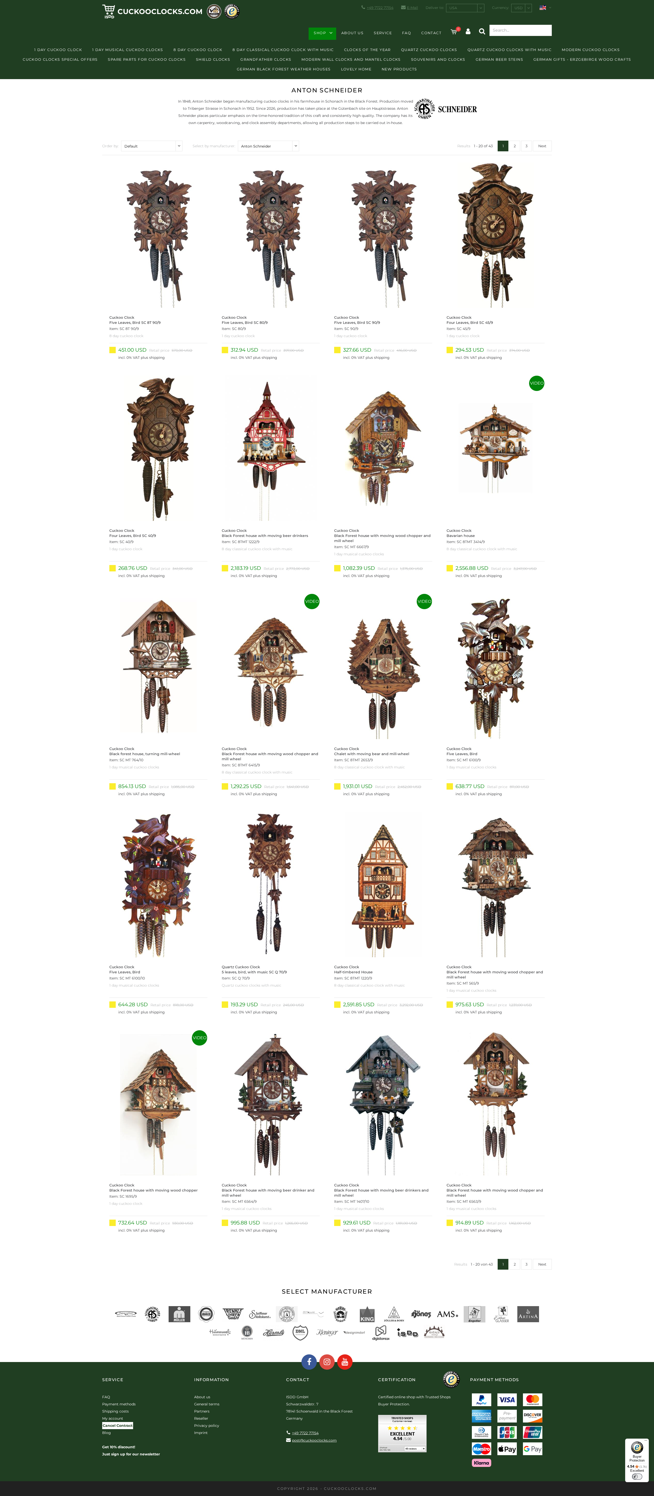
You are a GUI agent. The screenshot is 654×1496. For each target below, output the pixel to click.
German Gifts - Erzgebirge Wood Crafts (582, 59)
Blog (106, 1432)
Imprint (201, 1432)
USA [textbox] (453, 8)
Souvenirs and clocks (438, 59)
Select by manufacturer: (214, 146)
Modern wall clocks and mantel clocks (351, 59)
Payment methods (119, 1404)
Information (211, 1379)
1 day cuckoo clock (58, 49)
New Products (399, 69)
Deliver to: (435, 7)
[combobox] (465, 8)
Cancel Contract (118, 1425)
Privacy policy (206, 1425)
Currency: (500, 7)
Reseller (201, 1418)
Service (383, 33)
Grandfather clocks (265, 59)
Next (542, 146)
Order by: (110, 146)
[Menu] (646, 1442)
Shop (320, 33)
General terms (206, 1404)
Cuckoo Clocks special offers (60, 59)
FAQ (406, 33)
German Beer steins (499, 59)
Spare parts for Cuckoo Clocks (147, 59)
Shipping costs (115, 1411)
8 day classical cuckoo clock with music (283, 49)
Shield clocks (213, 59)
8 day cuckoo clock (197, 49)
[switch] (637, 1477)
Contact (431, 33)
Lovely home (356, 69)
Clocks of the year (367, 49)
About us (352, 33)
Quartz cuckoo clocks (429, 49)
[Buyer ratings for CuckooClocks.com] (402, 1435)
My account (112, 1418)
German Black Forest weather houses (284, 69)
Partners (201, 1411)
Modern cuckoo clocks (591, 49)
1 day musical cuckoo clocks (127, 49)
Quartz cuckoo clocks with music (510, 49)
